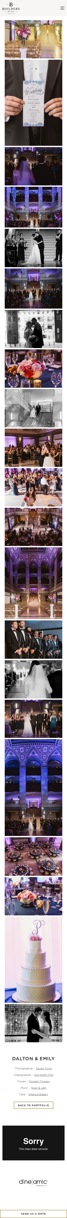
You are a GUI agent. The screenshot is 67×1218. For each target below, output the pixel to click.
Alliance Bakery (38, 1094)
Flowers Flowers (39, 1081)
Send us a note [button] (33, 1214)
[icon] (33, 1182)
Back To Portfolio (33, 1105)
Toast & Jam (38, 1088)
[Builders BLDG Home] (13, 8)
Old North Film (43, 1075)
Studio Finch (44, 1068)
